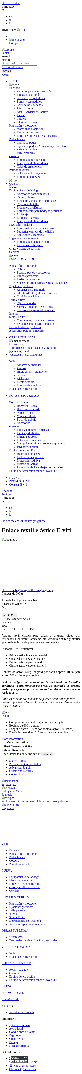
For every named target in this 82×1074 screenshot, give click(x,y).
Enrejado (14, 87)
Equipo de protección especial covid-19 (33, 470)
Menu (5, 74)
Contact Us (16, 774)
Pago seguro (16, 1035)
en (10, 16)
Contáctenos (16, 1038)
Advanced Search (12, 67)
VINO (13, 81)
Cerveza (14, 252)
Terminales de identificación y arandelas (33, 347)
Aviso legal (16, 1028)
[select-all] (47, 754)
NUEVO (14, 477)
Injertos (13, 313)
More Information (12, 738)
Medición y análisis (20, 224)
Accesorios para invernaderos (27, 330)
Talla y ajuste (17, 299)
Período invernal (19, 170)
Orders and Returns (21, 771)
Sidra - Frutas (17, 317)
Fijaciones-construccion (23, 388)
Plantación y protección (23, 125)
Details (6, 715)
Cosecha (14, 156)
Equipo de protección (22, 450)
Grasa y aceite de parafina (24, 248)
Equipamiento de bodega (24, 190)
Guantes (14, 426)
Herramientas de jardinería (25, 327)
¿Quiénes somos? (19, 1025)
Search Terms (17, 760)
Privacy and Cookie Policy (25, 764)
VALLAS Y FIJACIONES (25, 354)
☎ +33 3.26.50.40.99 (22, 1065)
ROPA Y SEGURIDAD (24, 395)
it (10, 23)
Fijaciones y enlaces (21, 286)
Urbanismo (16, 344)
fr (10, 19)
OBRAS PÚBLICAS (22, 337)
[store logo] (21, 29)
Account (7, 491)
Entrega (13, 1042)
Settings (6, 494)
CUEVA (14, 183)
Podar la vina (17, 139)
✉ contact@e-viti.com (22, 1069)
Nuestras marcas (19, 1045)
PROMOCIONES (20, 481)
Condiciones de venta (22, 1032)
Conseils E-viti (18, 484)
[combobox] (19, 64)
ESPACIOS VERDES (23, 258)
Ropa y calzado (18, 402)
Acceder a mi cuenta (21, 1012)
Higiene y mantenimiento (24, 238)
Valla (12, 361)
